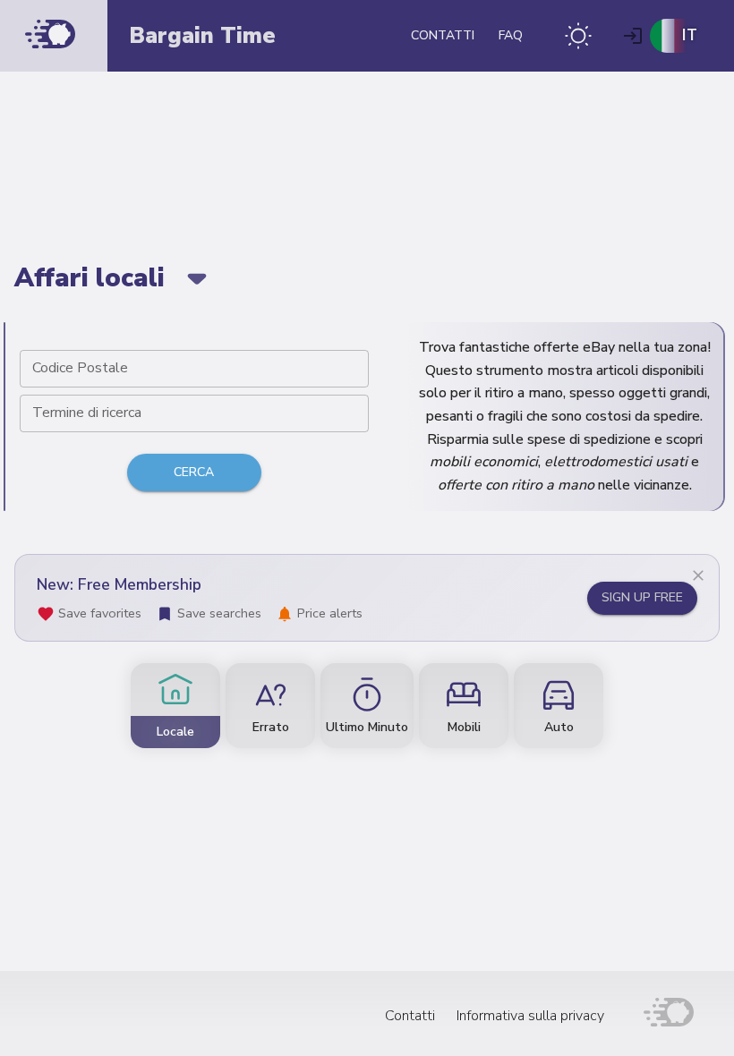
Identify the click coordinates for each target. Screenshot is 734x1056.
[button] (578, 36)
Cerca (194, 472)
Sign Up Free (642, 597)
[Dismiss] (698, 575)
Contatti (442, 35)
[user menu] (633, 36)
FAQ (511, 35)
